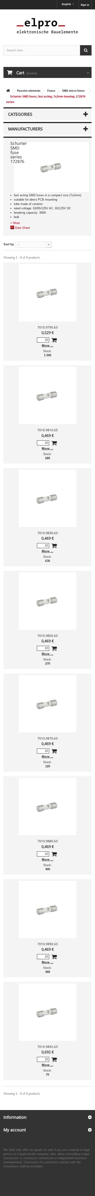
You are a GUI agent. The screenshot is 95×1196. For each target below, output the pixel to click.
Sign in (85, 4)
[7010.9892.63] (47, 1012)
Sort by (8, 244)
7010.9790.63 (47, 327)
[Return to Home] (8, 91)
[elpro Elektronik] (47, 25)
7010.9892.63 (47, 1047)
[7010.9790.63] (47, 292)
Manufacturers (25, 129)
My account (14, 1129)
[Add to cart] (54, 341)
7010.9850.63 (47, 636)
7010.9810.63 (47, 430)
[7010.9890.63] (47, 909)
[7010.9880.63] (47, 806)
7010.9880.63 (47, 841)
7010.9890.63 (47, 944)
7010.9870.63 (47, 738)
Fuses (51, 90)
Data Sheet (22, 227)
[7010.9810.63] (47, 395)
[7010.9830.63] (47, 498)
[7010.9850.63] (47, 601)
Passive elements (29, 90)
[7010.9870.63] (47, 703)
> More (15, 223)
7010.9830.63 (47, 533)
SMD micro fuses (73, 90)
